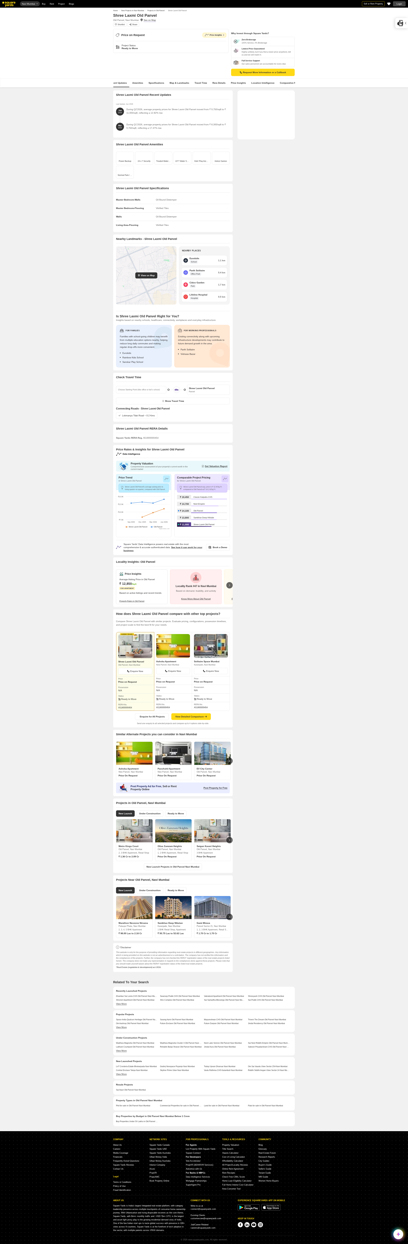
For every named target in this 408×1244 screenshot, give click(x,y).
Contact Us (118, 1169)
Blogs (71, 4)
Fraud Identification (122, 1190)
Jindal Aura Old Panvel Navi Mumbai (220, 1047)
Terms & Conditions (122, 1182)
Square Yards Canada (159, 1145)
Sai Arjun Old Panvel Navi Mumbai (131, 1090)
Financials (118, 1157)
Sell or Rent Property (373, 4)
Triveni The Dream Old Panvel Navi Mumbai (267, 1019)
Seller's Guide (265, 1169)
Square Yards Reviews (123, 1165)
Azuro (152, 1169)
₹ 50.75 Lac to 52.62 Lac (171, 933)
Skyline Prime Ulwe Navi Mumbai (174, 1070)
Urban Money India (158, 1157)
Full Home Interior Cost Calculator (237, 1185)
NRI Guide (263, 1177)
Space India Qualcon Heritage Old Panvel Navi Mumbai (137, 1019)
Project (61, 4)
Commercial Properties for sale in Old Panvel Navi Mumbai (181, 1106)
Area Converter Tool (231, 1189)
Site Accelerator (193, 1161)
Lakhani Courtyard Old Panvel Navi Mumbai (135, 1047)
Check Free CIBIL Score (233, 1177)
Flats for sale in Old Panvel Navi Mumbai (265, 1106)
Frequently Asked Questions (126, 1161)
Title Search (227, 1149)
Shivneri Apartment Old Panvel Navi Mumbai (135, 1000)
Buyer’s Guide (265, 1165)
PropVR (153, 1173)
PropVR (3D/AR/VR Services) (199, 1165)
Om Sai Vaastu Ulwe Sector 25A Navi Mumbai (268, 1066)
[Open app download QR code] (401, 23)
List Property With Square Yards (200, 1149)
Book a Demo (220, 547)
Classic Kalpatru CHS (202, 497)
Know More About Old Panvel (196, 599)
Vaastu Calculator (230, 1153)
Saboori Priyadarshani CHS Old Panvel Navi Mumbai (269, 1047)
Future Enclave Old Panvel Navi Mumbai (177, 1023)
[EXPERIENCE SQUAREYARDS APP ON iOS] (270, 1210)
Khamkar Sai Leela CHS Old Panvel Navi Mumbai (137, 996)
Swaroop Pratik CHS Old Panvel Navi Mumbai (180, 996)
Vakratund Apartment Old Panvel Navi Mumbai (224, 996)
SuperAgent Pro (193, 1185)
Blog (261, 1145)
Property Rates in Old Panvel (131, 601)
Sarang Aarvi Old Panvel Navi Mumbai (176, 1019)
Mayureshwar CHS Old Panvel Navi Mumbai (223, 1019)
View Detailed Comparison (189, 716)
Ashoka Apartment (166, 661)
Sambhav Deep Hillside (203, 518)
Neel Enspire (199, 504)
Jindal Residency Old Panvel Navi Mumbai (266, 1023)
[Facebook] (240, 1224)
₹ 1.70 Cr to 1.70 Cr (207, 933)
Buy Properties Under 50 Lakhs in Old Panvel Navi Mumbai (137, 1121)
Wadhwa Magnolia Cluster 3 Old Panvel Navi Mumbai (181, 1043)
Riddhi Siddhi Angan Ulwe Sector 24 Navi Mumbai (269, 1070)
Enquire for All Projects (152, 716)
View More (121, 1004)
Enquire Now (136, 671)
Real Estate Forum (267, 1153)
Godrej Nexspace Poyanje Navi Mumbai (177, 1066)
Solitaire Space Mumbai (206, 661)
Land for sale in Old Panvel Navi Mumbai (221, 1106)
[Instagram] (260, 1224)
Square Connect (193, 1153)
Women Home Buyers (269, 1181)
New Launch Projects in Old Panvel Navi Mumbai (172, 866)
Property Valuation (230, 1145)
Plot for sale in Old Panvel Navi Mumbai (133, 1106)
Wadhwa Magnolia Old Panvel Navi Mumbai (135, 1043)
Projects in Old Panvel (155, 10)
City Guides (264, 1161)
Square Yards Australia (160, 1153)
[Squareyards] (8, 4)
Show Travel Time (174, 401)
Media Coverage (120, 1153)
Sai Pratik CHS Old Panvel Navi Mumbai (265, 1000)
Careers (116, 1149)
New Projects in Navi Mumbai (132, 10)
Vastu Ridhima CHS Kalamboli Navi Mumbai (223, 1070)
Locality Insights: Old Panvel (135, 561)
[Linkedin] (247, 1224)
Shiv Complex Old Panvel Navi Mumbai (177, 1000)
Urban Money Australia (159, 1161)
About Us (117, 1145)
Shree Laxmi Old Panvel (204, 524)
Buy (44, 4)
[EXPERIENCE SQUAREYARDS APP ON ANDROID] (249, 1210)
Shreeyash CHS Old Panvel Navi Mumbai (266, 996)
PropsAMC (154, 1177)
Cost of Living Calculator (233, 1157)
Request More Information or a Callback (264, 72)
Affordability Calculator (232, 1161)
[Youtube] (253, 1224)
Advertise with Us (194, 1169)
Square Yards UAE (158, 1149)
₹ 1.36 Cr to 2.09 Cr (129, 856)
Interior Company (157, 1165)
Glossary (263, 1149)
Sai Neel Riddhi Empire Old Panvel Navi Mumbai (269, 1043)
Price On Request (128, 775)
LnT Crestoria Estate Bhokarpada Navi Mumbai (136, 1066)
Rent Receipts (228, 1173)
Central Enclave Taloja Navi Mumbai (132, 1070)
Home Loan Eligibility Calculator (236, 1181)
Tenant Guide (265, 1173)
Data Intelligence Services (198, 1177)
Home (115, 10)
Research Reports (267, 1157)
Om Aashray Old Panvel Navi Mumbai (132, 1023)
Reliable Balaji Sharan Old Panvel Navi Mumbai (181, 1047)
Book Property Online (159, 1181)
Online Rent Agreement (233, 1169)
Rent (52, 4)
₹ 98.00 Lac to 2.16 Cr (130, 933)
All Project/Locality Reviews (235, 1165)
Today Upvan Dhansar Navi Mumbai (219, 1066)
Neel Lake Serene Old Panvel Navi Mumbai (223, 1043)
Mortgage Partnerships (196, 1181)
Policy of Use (119, 1186)
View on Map (148, 275)
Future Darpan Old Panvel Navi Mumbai (221, 1023)
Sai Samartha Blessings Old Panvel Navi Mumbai (225, 1000)
